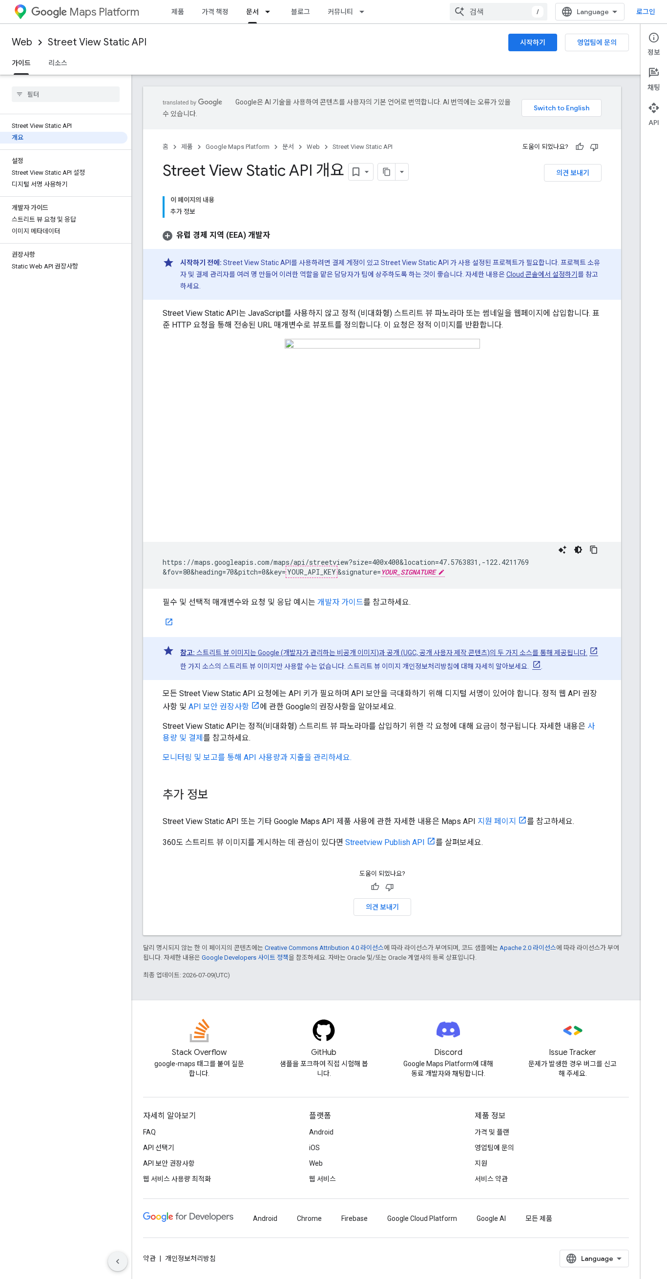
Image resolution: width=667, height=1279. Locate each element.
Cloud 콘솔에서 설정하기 (542, 274)
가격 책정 (215, 11)
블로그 (300, 11)
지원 (481, 1163)
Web (22, 42)
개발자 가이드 (340, 602)
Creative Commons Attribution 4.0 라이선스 (324, 947)
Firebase (354, 1218)
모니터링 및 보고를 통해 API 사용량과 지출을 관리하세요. (257, 757)
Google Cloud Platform (422, 1218)
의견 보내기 (572, 172)
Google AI (491, 1218)
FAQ (149, 1132)
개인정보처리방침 (190, 1258)
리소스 (57, 63)
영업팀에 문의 (597, 42)
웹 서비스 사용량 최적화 (177, 1179)
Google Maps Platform (238, 146)
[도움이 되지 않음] (594, 147)
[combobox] (498, 12)
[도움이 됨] (579, 147)
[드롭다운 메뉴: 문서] (270, 11)
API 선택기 (158, 1148)
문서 (252, 11)
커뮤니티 (340, 11)
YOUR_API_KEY (311, 572)
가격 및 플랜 (492, 1132)
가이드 (21, 63)
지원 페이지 (497, 821)
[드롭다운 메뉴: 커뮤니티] (364, 11)
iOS (314, 1148)
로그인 (645, 12)
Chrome (309, 1218)
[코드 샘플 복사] (594, 549)
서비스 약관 (491, 1179)
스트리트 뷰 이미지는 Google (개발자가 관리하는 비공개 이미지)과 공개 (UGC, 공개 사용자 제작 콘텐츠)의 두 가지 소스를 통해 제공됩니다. (383, 653)
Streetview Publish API (385, 842)
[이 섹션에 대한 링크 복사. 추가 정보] (218, 796)
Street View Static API (97, 42)
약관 (149, 1258)
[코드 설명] (562, 549)
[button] (216, 235)
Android (321, 1132)
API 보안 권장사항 (218, 706)
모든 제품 (538, 1218)
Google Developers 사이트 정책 (245, 957)
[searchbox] (66, 94)
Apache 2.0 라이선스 (528, 947)
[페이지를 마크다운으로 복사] (387, 172)
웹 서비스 (322, 1179)
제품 (177, 11)
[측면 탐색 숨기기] (117, 1261)
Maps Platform (104, 12)
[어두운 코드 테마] (578, 549)
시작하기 (532, 42)
